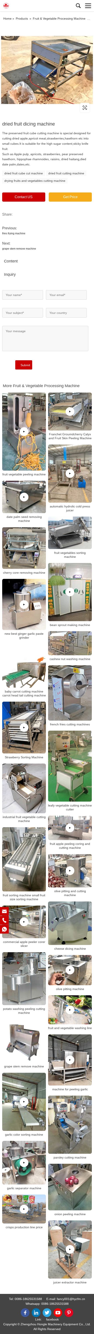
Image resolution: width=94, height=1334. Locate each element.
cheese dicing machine (70, 948)
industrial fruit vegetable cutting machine (24, 819)
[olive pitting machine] (70, 970)
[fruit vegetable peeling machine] (24, 432)
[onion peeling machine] (70, 1187)
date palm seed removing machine (24, 519)
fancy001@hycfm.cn (71, 1299)
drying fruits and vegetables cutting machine (34, 180)
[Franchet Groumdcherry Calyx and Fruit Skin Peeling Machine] (70, 411)
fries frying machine (13, 233)
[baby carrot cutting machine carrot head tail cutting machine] (24, 666)
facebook (52, 1319)
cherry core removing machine (24, 572)
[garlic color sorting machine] (24, 1102)
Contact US (24, 197)
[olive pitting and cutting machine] (70, 870)
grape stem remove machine (19, 248)
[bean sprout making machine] (70, 592)
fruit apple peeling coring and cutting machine (70, 845)
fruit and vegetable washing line (70, 1028)
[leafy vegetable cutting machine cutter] (70, 766)
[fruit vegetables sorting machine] (70, 533)
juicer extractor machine (70, 1282)
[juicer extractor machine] (70, 1249)
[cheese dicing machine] (70, 923)
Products (22, 18)
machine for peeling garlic (70, 1089)
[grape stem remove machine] (24, 1041)
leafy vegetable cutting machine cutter (70, 807)
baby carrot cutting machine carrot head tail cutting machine (24, 693)
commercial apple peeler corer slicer (24, 944)
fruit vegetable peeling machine (24, 474)
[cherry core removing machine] (24, 548)
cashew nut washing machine (70, 659)
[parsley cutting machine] (70, 1125)
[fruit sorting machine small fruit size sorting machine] (24, 859)
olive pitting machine (70, 989)
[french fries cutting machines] (70, 693)
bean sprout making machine (70, 624)
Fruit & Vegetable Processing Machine (59, 18)
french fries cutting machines (70, 724)
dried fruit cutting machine (66, 173)
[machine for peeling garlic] (70, 1060)
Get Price (70, 197)
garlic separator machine (24, 1188)
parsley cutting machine (70, 1157)
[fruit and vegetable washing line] (70, 1009)
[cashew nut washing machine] (70, 643)
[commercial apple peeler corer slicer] (24, 921)
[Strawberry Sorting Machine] (24, 728)
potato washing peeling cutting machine (24, 1010)
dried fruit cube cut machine (23, 173)
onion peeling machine (70, 1214)
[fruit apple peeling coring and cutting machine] (70, 828)
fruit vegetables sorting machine (70, 554)
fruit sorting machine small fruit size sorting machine (24, 897)
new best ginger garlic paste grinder (24, 636)
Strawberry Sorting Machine (24, 757)
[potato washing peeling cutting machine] (24, 978)
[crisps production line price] (24, 1208)
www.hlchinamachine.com (29, 107)
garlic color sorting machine (24, 1134)
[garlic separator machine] (24, 1162)
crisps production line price (24, 1227)
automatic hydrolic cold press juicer (70, 508)
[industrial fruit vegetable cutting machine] (24, 788)
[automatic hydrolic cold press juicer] (70, 473)
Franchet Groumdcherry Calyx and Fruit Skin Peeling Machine (70, 436)
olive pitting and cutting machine (70, 893)
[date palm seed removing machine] (24, 497)
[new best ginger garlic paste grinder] (24, 604)
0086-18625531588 (28, 1299)
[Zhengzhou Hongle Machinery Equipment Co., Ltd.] (23, 5)
